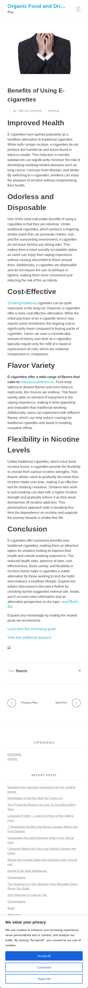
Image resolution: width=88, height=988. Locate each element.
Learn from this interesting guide (31, 629)
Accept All (44, 956)
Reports (21, 670)
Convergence (16, 877)
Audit (10, 908)
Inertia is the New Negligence (27, 870)
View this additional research (29, 637)
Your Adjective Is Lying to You (27, 895)
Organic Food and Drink (36, 6)
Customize (44, 967)
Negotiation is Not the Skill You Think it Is (35, 798)
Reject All (44, 979)
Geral (12, 759)
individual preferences (37, 382)
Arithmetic (14, 914)
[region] (44, 951)
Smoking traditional (22, 303)
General (53, 110)
